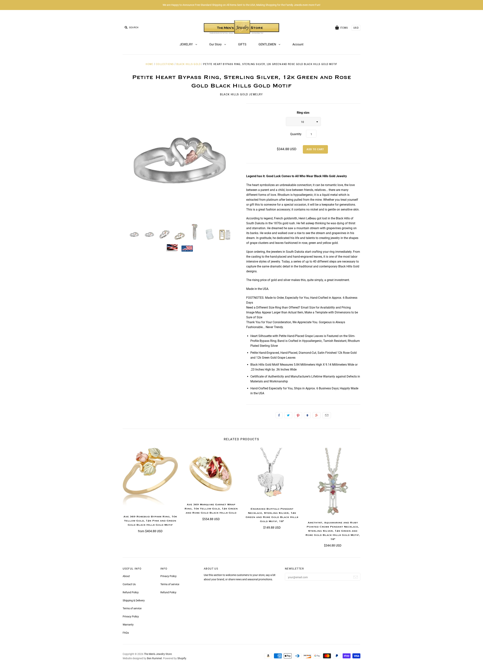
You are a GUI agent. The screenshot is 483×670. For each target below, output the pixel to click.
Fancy (307, 415)
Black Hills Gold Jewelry (241, 94)
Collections (165, 64)
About (126, 576)
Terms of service (132, 608)
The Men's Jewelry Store (158, 653)
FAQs (126, 632)
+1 (317, 415)
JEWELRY (187, 44)
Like (279, 415)
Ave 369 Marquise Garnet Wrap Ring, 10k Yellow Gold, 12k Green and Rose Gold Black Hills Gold (211, 508)
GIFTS (242, 44)
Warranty (128, 624)
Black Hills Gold (188, 64)
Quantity (295, 134)
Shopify (181, 658)
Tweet (288, 415)
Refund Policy (131, 592)
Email (326, 415)
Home (149, 64)
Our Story (215, 44)
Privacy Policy (131, 616)
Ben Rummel (154, 658)
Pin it (298, 415)
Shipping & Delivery (134, 600)
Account (297, 44)
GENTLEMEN (267, 44)
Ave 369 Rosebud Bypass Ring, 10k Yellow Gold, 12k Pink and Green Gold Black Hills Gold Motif (150, 520)
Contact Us (129, 584)
